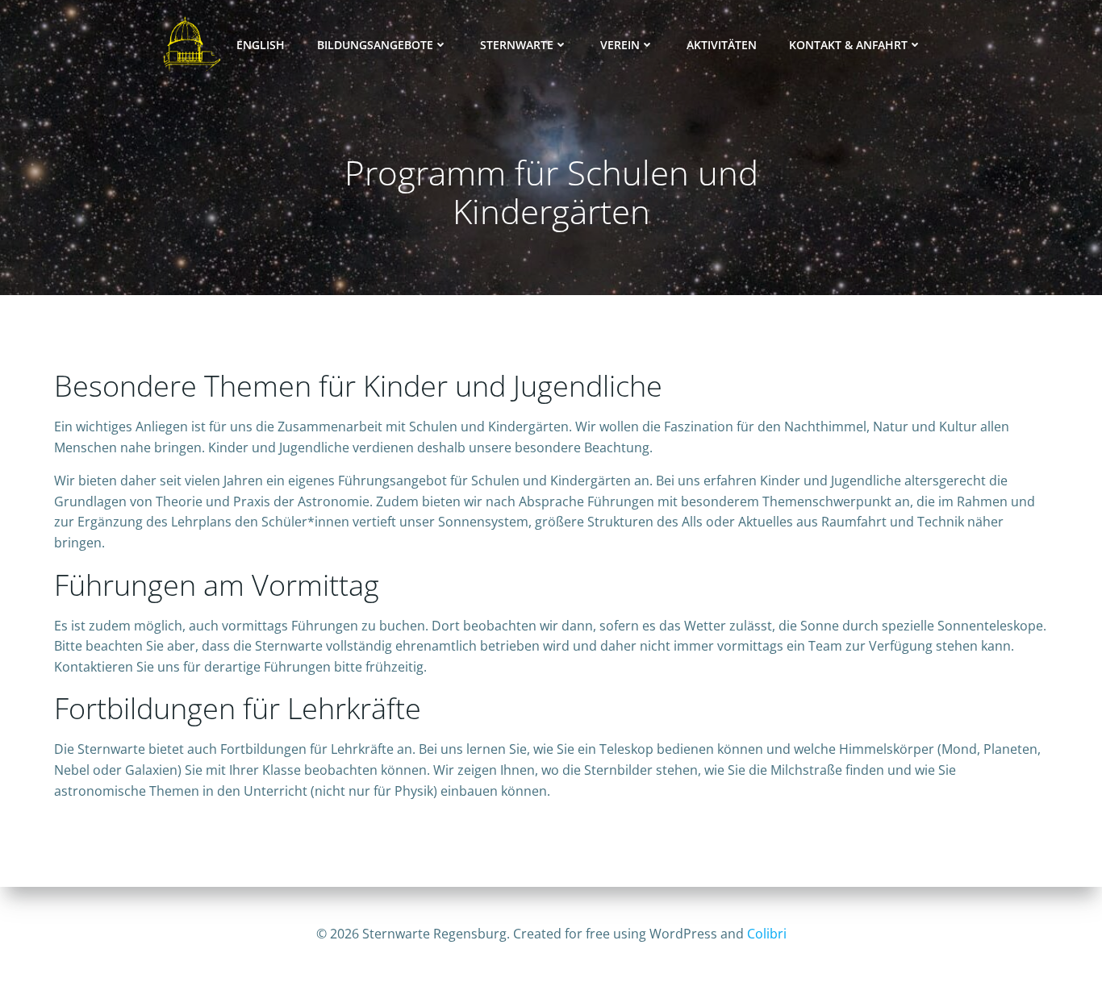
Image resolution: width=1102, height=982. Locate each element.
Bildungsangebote (375, 44)
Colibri (767, 933)
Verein (620, 44)
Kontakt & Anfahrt (848, 44)
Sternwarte (516, 44)
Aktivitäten (722, 44)
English (260, 44)
